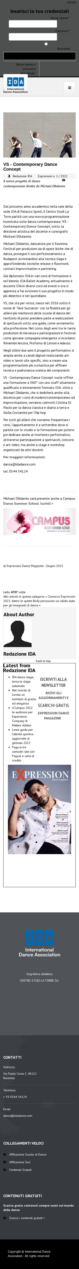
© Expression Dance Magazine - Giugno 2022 (33, 566)
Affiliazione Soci (20, 1162)
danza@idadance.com (17, 1116)
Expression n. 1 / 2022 (53, 176)
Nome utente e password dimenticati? (26, 68)
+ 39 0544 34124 (15, 1097)
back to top (43, 661)
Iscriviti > (46, 503)
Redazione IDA (22, 176)
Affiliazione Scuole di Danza (27, 1154)
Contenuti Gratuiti (20, 1170)
